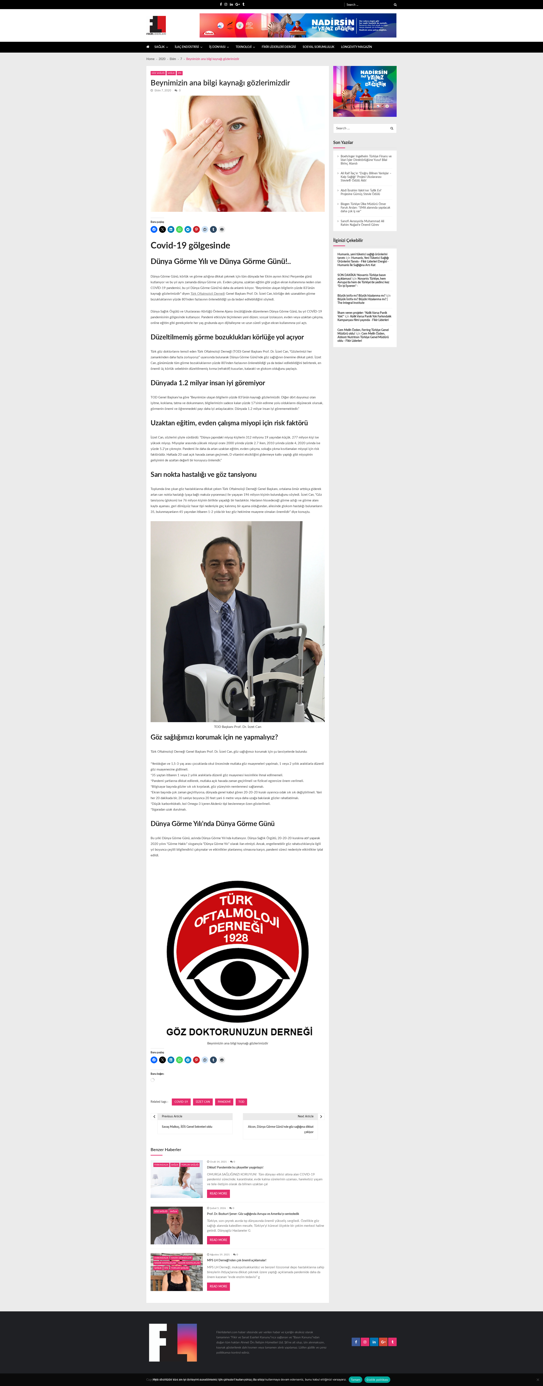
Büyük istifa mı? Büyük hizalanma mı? (361, 295)
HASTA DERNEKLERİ (181, 1258)
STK (180, 73)
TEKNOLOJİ (244, 47)
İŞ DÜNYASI (217, 47)
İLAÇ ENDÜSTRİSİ (187, 47)
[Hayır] (538, 1380)
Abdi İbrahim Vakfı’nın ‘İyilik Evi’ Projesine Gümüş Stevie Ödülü (361, 192)
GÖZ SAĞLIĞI (158, 73)
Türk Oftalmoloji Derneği (207, 293)
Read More (218, 1193)
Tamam (355, 1379)
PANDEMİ (224, 1102)
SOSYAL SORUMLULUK (318, 47)
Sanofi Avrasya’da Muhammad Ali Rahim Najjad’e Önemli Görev (362, 223)
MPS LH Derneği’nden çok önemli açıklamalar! (236, 1260)
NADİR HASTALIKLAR (165, 1263)
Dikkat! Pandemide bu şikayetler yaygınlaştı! (235, 1167)
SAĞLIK (159, 47)
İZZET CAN (203, 1102)
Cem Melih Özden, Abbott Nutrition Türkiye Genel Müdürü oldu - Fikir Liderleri (363, 337)
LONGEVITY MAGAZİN (356, 47)
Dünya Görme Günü (252, 261)
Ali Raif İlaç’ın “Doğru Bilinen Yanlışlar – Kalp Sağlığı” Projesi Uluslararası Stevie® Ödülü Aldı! (366, 177)
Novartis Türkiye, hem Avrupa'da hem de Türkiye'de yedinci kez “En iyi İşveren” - (363, 282)
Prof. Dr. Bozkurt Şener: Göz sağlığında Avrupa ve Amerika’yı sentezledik (253, 1214)
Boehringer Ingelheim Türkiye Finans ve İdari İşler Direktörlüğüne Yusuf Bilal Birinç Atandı (366, 160)
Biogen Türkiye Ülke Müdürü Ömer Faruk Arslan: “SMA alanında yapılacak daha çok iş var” (365, 208)
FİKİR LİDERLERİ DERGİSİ (279, 47)
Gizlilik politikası (377, 1379)
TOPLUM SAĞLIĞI (190, 1165)
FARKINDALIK (161, 1165)
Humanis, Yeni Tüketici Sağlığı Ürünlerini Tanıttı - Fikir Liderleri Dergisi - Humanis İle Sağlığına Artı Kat (363, 262)
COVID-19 (181, 1102)
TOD (241, 1102)
